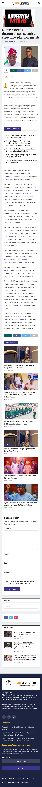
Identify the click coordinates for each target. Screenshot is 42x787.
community (8, 176)
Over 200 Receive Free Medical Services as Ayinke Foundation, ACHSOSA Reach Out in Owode (18, 143)
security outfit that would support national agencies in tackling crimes (21, 193)
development (16, 305)
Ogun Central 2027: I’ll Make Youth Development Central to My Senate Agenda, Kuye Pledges (25, 646)
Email (6, 563)
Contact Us (21, 778)
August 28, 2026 (9, 453)
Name (6, 554)
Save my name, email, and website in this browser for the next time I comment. (20, 582)
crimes (11, 236)
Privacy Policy (31, 778)
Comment (8, 528)
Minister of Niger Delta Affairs (15, 316)
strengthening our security (13, 270)
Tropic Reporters (9, 42)
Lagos (18, 216)
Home (4, 778)
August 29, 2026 (9, 370)
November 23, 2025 (24, 42)
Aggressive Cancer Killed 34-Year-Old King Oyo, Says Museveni (24, 634)
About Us (11, 778)
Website (7, 572)
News (7, 361)
